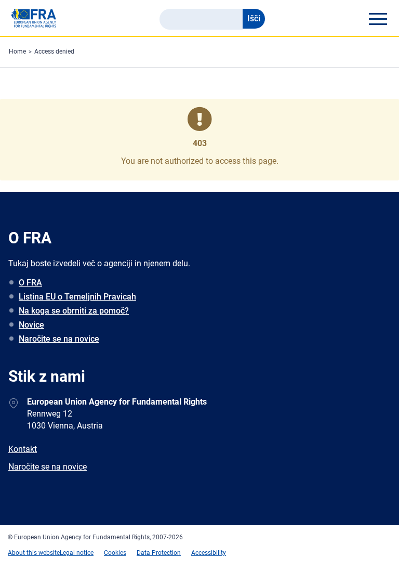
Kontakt (22, 449)
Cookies (115, 552)
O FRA (30, 283)
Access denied (54, 51)
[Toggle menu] (378, 19)
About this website (34, 552)
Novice (31, 325)
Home (17, 51)
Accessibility (208, 552)
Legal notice (77, 552)
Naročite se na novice (59, 339)
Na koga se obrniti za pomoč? (74, 311)
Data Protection (159, 552)
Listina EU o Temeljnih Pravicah (77, 297)
